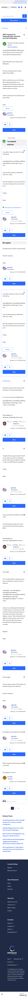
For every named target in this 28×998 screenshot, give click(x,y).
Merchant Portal (12, 870)
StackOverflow (11, 932)
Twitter (9, 923)
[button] (5, 124)
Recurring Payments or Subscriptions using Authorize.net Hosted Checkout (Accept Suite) (13, 849)
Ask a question (14, 20)
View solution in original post (13, 207)
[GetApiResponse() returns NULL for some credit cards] (17, 138)
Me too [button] (8, 108)
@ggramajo (7, 380)
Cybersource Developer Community (4, 7)
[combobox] (14, 16)
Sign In (22, 7)
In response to (17, 221)
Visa (8, 959)
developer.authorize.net (21, 1)
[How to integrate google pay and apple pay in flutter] (20, 138)
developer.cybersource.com (20, 2)
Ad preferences (11, 965)
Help (19, 7)
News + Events (11, 907)
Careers (9, 910)
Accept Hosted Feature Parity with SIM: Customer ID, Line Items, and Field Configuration (14, 822)
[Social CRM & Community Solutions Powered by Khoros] (23, 994)
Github (9, 929)
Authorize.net (17, 959)
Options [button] (26, 28)
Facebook (10, 926)
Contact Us (10, 904)
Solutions (10, 889)
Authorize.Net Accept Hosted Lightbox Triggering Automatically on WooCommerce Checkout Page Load (13, 841)
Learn (9, 883)
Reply (14, 130)
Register (9, 867)
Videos (9, 886)
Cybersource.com (12, 901)
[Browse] (25, 7)
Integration (5, 28)
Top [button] (2, 994)
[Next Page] (18, 808)
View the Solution (12, 47)
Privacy (9, 962)
